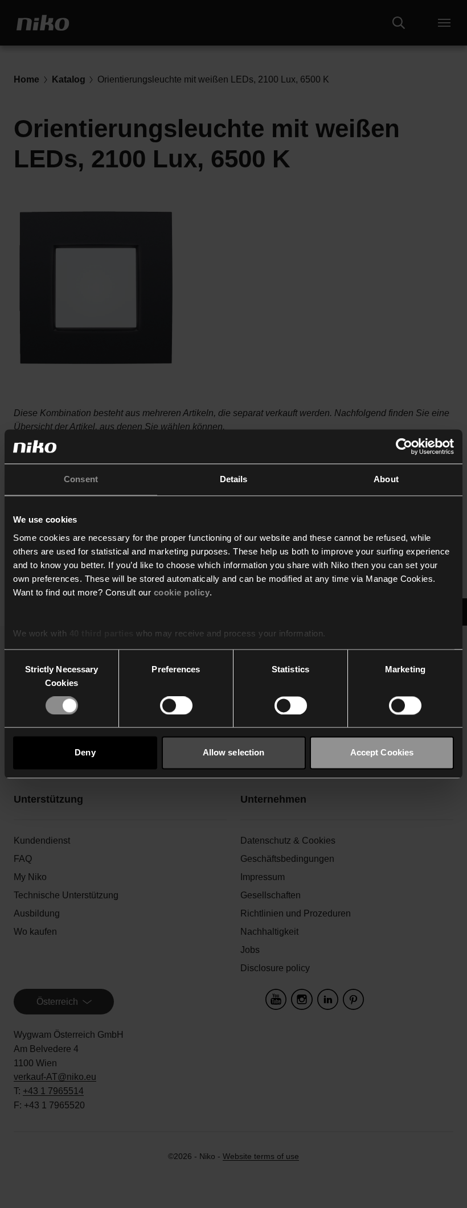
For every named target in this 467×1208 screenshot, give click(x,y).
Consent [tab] (81, 479)
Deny (85, 753)
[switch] (176, 705)
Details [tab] (234, 479)
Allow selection (234, 753)
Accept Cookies (381, 753)
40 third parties (101, 633)
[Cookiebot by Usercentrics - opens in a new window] (404, 446)
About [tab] (386, 479)
